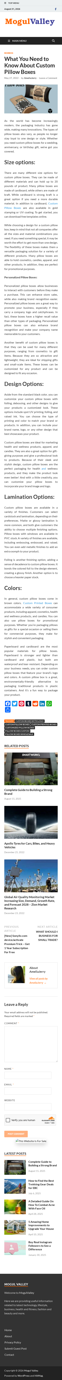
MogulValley (26, 1292)
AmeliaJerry (30, 78)
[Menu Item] (56, 9)
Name (8, 1068)
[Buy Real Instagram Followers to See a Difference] (15, 1242)
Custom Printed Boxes (37, 603)
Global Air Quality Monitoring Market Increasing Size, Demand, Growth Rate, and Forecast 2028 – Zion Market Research (29, 902)
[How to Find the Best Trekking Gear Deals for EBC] (15, 1181)
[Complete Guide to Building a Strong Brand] (31, 770)
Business (8, 53)
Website (9, 1100)
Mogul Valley (31, 1370)
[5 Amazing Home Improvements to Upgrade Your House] (15, 1222)
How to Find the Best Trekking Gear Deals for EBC (41, 1184)
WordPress (24, 1375)
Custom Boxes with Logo (30, 721)
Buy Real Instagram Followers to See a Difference (40, 1245)
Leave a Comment (48, 78)
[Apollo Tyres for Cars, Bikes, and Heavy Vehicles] (31, 823)
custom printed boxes (43, 724)
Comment (11, 1023)
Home (8, 1330)
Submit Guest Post (15, 1348)
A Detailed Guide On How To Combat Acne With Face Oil (41, 1205)
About (8, 1336)
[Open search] (53, 41)
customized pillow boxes (19, 727)
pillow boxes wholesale (19, 734)
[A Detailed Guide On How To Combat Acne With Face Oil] (15, 1201)
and (44, 468)
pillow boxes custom (17, 731)
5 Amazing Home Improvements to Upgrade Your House (41, 1225)
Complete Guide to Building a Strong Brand (42, 1163)
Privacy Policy (12, 1342)
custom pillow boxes (17, 724)
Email (9, 1084)
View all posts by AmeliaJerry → (38, 980)
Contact (9, 1354)
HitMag (39, 1375)
